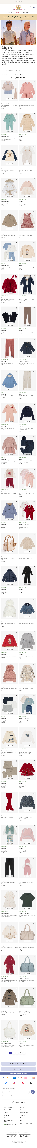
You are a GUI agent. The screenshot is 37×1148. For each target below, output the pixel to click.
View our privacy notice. (7, 1096)
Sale (17, 12)
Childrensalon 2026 (22, 1141)
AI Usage (22, 1115)
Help (21, 1120)
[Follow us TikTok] (31, 1084)
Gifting (22, 1107)
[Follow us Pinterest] (23, 1084)
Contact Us (7, 1112)
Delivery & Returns (9, 1107)
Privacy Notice (24, 1112)
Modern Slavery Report (26, 1123)
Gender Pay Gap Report (8, 1121)
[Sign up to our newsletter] (33, 1092)
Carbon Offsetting (10, 1124)
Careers (22, 1110)
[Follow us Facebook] (6, 1084)
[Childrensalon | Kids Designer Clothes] (18, 7)
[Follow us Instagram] (14, 1084)
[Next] (27, 1053)
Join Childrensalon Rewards (18, 1073)
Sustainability (7, 1127)
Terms (22, 1118)
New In (10, 12)
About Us (6, 1115)
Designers (26, 12)
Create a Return (8, 1110)
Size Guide (7, 1118)
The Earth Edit (20, 1102)
